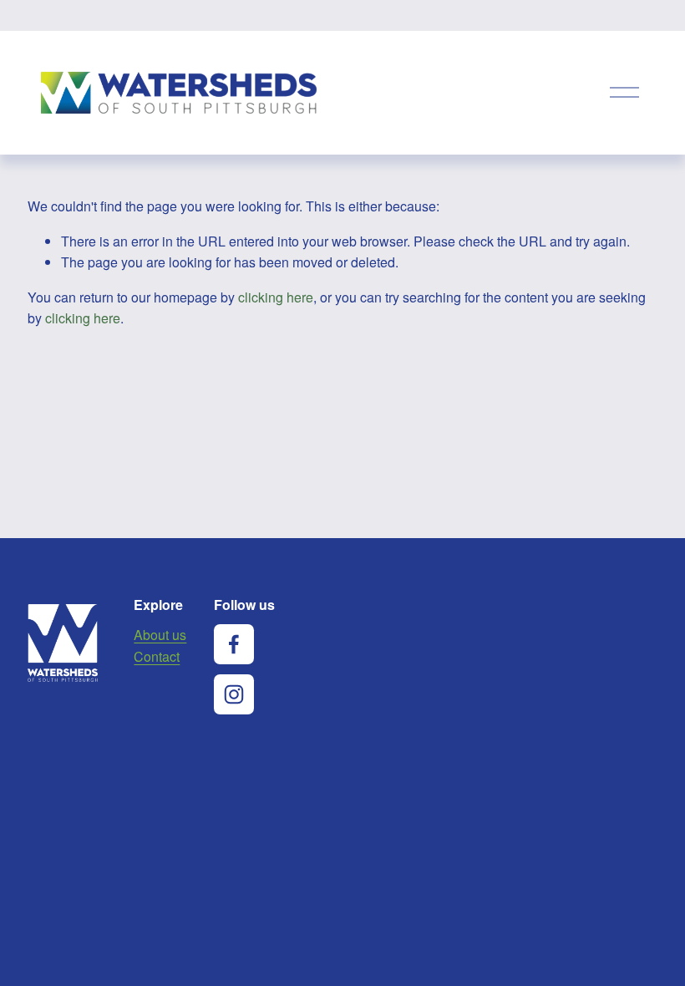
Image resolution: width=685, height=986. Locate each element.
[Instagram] (234, 694)
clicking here (275, 297)
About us (160, 634)
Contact (157, 656)
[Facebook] (234, 644)
